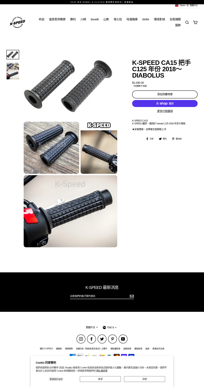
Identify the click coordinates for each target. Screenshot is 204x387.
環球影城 (159, 19)
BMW (145, 19)
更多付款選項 (165, 111)
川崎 (83, 19)
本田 (41, 19)
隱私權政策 (101, 370)
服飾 (178, 25)
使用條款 (69, 348)
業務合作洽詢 (158, 348)
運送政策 (138, 348)
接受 (100, 379)
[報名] (131, 296)
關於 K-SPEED (46, 348)
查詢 (147, 348)
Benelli (94, 19)
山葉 (106, 19)
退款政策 (127, 348)
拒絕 (144, 379)
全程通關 (175, 19)
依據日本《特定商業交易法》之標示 (91, 348)
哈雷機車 (132, 19)
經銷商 (59, 348)
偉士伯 (118, 19)
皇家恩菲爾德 (57, 19)
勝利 (73, 19)
